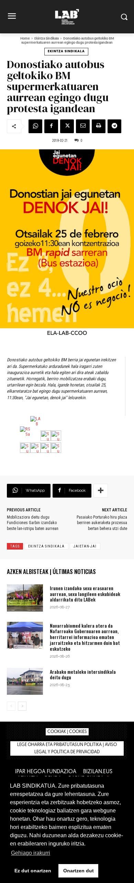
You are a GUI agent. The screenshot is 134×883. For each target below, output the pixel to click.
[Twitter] (67, 126)
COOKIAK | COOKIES (67, 732)
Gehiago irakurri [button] (30, 853)
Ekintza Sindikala (46, 39)
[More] (100, 491)
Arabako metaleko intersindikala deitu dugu (83, 674)
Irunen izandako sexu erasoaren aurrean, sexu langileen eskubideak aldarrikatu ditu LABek (85, 593)
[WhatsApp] (35, 126)
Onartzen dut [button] (78, 870)
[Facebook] (51, 126)
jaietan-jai (85, 546)
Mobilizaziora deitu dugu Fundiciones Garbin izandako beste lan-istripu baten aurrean (32, 523)
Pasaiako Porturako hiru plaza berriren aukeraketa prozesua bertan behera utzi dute (102, 523)
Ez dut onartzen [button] (32, 870)
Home (25, 39)
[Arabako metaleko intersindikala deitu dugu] (25, 681)
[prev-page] (11, 706)
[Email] (83, 126)
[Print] (98, 126)
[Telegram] (114, 126)
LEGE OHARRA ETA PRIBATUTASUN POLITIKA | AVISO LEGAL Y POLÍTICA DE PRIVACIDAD (67, 748)
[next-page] (22, 706)
